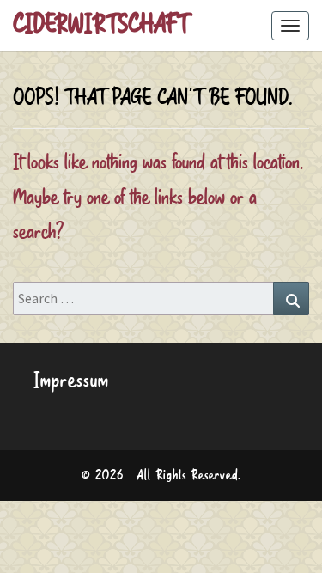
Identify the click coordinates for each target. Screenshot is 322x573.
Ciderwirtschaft (101, 25)
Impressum (71, 381)
